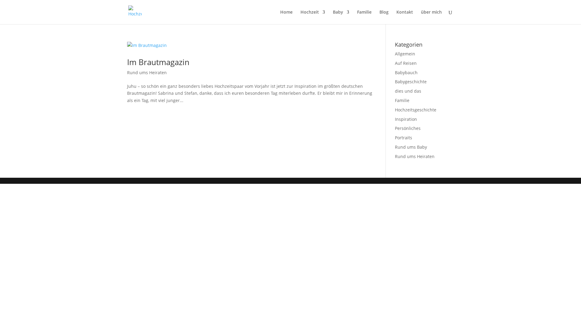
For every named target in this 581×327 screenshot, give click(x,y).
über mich (431, 12)
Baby (338, 12)
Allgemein (405, 54)
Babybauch (406, 72)
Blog (384, 12)
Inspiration (406, 119)
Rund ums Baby (411, 147)
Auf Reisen (406, 63)
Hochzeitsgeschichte (415, 110)
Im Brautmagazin (158, 62)
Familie (364, 12)
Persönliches (408, 128)
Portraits (403, 137)
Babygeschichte (411, 81)
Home (286, 12)
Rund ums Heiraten (147, 72)
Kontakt (404, 12)
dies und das (408, 91)
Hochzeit (309, 12)
